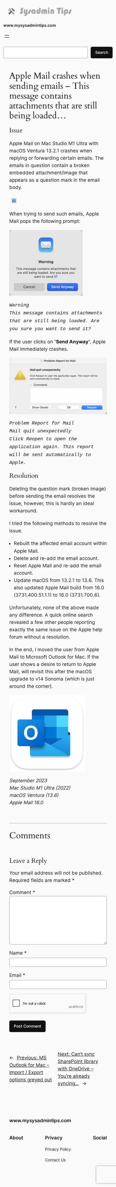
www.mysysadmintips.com (29, 25)
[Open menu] (6, 36)
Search (101, 52)
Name (18, 953)
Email (17, 975)
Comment (22, 892)
